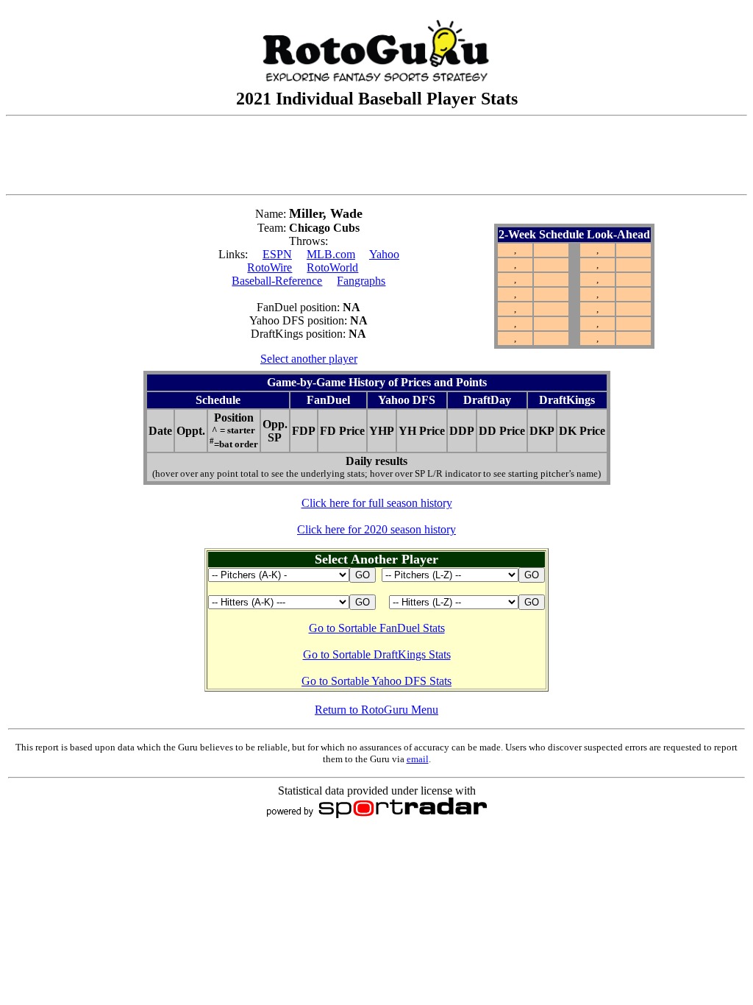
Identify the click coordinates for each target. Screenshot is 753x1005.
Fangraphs (361, 280)
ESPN (277, 254)
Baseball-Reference (277, 280)
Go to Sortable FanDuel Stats (377, 628)
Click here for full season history (376, 503)
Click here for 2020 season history (376, 529)
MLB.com (331, 254)
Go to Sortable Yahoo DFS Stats (376, 681)
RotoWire (269, 267)
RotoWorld (332, 267)
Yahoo (384, 254)
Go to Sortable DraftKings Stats (377, 654)
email (418, 758)
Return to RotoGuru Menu (376, 709)
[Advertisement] (376, 155)
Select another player (308, 358)
